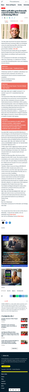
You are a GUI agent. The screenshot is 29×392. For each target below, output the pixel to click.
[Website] (27, 301)
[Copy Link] (14, 18)
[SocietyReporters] (14, 2)
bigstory (13, 290)
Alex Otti (15, 48)
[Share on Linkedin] (10, 18)
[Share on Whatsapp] (7, 18)
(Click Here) (13, 214)
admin (5, 301)
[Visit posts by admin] (2, 21)
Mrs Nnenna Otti (20, 290)
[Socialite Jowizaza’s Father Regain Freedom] (24, 320)
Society (3, 8)
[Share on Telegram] (12, 18)
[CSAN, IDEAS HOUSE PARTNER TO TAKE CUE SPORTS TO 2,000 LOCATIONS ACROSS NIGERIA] (24, 342)
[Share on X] (5, 18)
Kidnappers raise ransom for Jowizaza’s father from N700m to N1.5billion (9, 326)
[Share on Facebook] (2, 18)
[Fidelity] (11, 277)
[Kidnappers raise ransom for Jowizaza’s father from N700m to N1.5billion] (24, 326)
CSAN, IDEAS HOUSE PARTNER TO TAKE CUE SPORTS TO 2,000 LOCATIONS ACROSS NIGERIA (10, 342)
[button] (2, 1)
